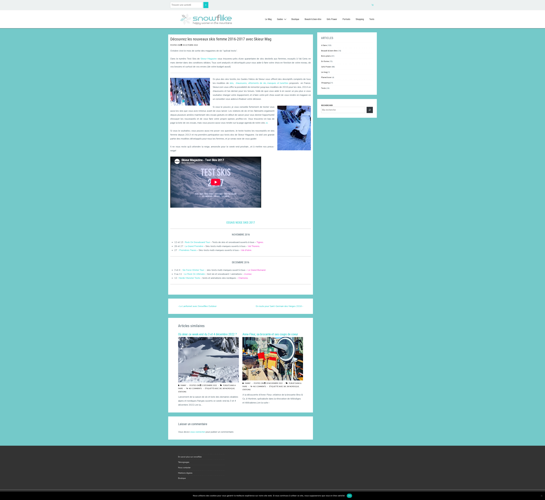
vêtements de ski (256, 83)
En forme (325, 61)
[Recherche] (205, 5)
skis (231, 83)
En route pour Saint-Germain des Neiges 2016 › (279, 306)
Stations (182, 392)
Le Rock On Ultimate (194, 274)
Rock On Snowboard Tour (197, 242)
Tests (371, 19)
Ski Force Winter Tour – (194, 270)
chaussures (241, 83)
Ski (220, 388)
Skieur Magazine (209, 58)
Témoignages (183, 462)
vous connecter (197, 431)
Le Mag (268, 19)
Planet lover (326, 77)
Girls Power (332, 19)
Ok (349, 495)
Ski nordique (229, 388)
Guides (280, 19)
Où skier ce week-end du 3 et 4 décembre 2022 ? (207, 334)
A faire (324, 45)
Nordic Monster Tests (189, 278)
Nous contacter (184, 467)
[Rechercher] (370, 110)
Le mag (324, 72)
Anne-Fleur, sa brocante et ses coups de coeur (270, 334)
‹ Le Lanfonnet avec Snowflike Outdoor (197, 306)
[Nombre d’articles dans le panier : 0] (372, 5)
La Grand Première (194, 246)
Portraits (346, 19)
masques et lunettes (277, 83)
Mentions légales (185, 473)
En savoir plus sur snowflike (190, 457)
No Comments (195, 388)
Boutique (295, 19)
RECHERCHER (327, 105)
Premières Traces (187, 250)
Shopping (360, 19)
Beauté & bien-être (313, 19)
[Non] (541, 495)
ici (267, 122)
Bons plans (326, 56)
